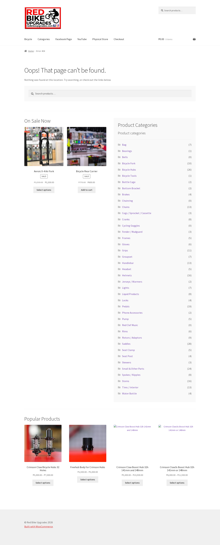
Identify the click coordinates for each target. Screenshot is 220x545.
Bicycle (28, 39)
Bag (124, 144)
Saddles (126, 343)
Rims (125, 331)
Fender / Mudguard (132, 231)
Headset (126, 269)
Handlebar (128, 263)
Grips (125, 250)
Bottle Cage (128, 182)
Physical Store (100, 39)
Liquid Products (130, 294)
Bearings (127, 151)
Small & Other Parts (133, 368)
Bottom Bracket (131, 188)
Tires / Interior (130, 387)
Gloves (125, 244)
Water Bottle (129, 393)
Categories (44, 39)
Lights (125, 287)
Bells (125, 157)
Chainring (127, 200)
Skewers (126, 362)
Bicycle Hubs (129, 169)
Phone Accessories (132, 312)
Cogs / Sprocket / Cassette (136, 213)
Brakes (126, 194)
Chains (125, 207)
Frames (126, 238)
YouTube (82, 39)
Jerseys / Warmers (132, 281)
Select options (44, 189)
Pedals (125, 306)
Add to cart (86, 189)
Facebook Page (63, 39)
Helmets (127, 275)
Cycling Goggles (131, 225)
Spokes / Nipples (131, 374)
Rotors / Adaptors (132, 337)
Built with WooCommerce (38, 526)
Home (31, 51)
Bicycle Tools (129, 175)
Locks (125, 300)
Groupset (127, 256)
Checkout (119, 39)
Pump (125, 319)
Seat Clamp (128, 350)
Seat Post (127, 356)
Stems (125, 381)
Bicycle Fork (128, 163)
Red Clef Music (130, 325)
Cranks (126, 219)
